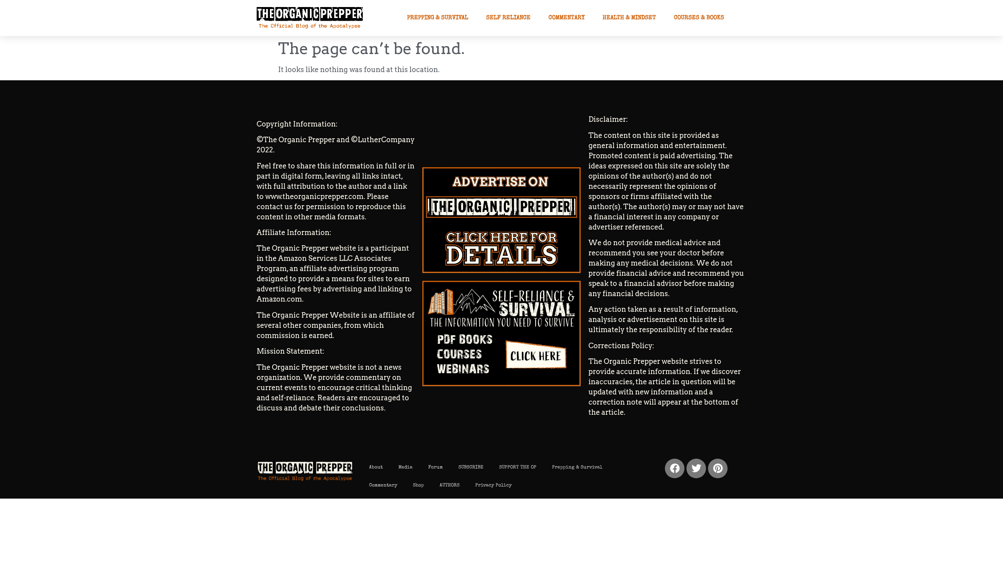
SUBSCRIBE (470, 467)
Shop (418, 485)
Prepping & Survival (437, 18)
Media (405, 467)
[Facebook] (674, 468)
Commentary (567, 18)
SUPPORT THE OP (517, 467)
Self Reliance (508, 18)
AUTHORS (450, 485)
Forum (435, 467)
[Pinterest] (718, 468)
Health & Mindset (629, 18)
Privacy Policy (493, 485)
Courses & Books (699, 18)
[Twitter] (696, 468)
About (376, 467)
